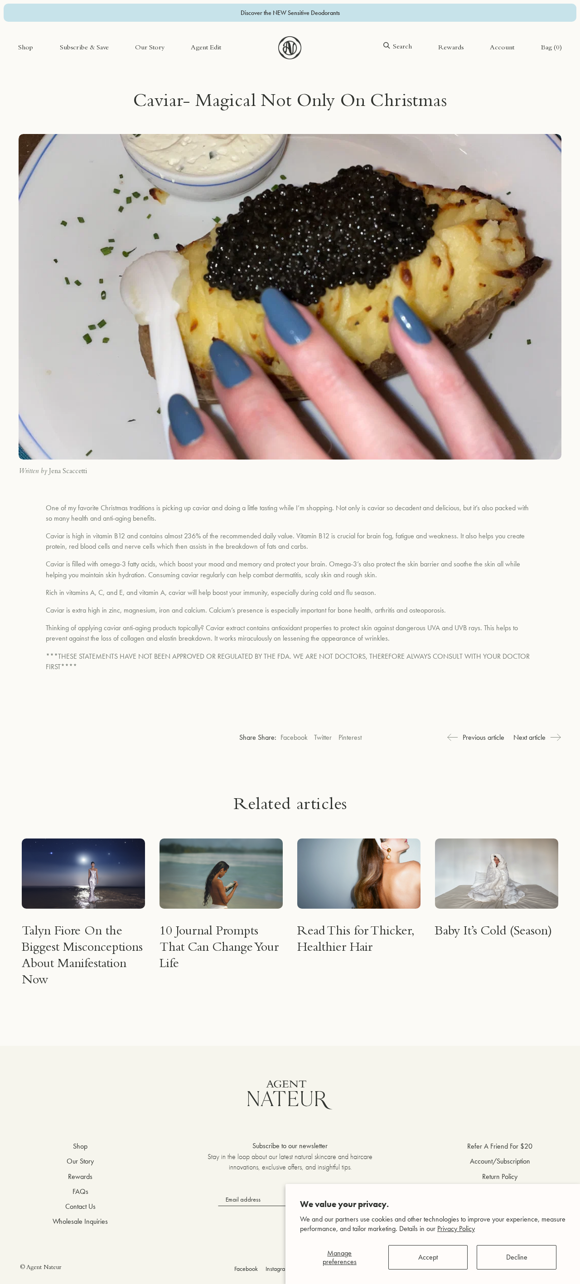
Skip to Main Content (47, 35)
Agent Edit (206, 48)
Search (402, 47)
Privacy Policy (456, 1228)
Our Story (149, 48)
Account (502, 48)
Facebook (294, 737)
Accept (428, 1257)
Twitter (323, 737)
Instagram (278, 1269)
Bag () (551, 48)
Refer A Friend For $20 (499, 1146)
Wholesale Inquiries (80, 1221)
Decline (516, 1257)
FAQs (80, 1191)
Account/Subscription (500, 1161)
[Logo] (290, 48)
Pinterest (350, 737)
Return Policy (499, 1176)
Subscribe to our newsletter (290, 1145)
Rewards (451, 48)
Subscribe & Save (84, 48)
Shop (25, 48)
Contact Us (80, 1206)
